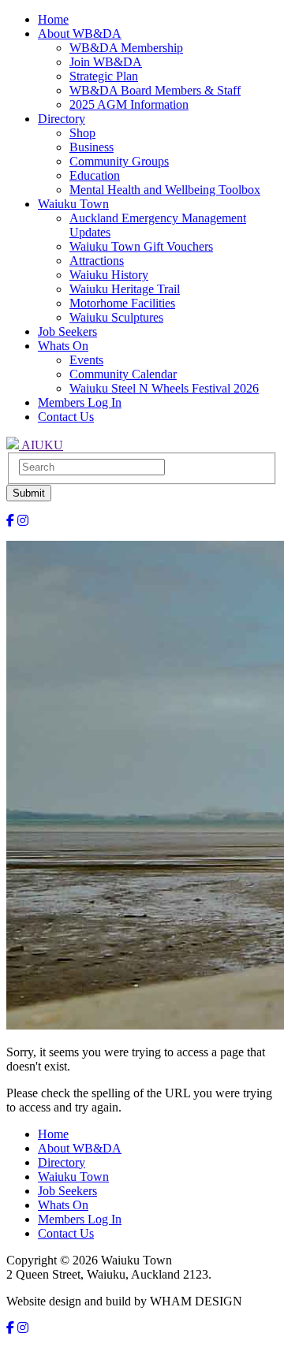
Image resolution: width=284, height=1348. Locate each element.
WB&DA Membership (126, 47)
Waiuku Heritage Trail (124, 289)
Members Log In (79, 402)
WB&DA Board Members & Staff (155, 90)
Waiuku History (108, 274)
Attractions (96, 260)
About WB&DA (79, 33)
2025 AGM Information (129, 104)
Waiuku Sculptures (116, 317)
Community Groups (119, 161)
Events (86, 360)
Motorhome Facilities (122, 303)
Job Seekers (67, 331)
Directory (61, 118)
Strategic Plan (103, 76)
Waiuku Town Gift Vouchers (141, 246)
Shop (82, 133)
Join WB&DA (105, 62)
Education (94, 175)
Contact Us (66, 416)
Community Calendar (123, 374)
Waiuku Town (73, 203)
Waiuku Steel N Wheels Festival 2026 (164, 388)
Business (91, 147)
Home (53, 19)
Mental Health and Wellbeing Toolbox (164, 189)
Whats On (63, 345)
